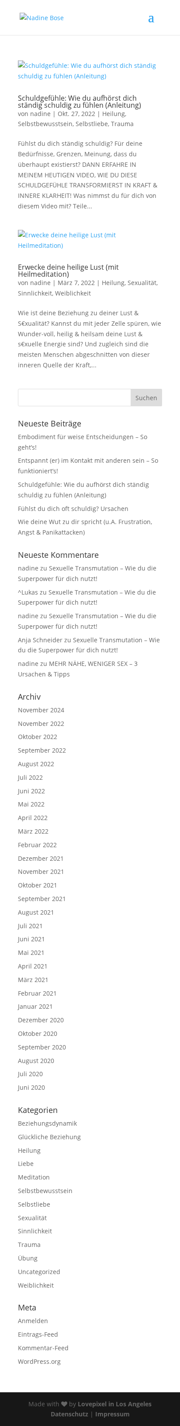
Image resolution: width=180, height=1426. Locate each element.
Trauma (122, 124)
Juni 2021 (31, 939)
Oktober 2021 (37, 885)
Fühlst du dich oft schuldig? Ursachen (73, 508)
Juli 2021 (30, 926)
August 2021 (36, 912)
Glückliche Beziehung (49, 1137)
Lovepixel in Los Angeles (115, 1404)
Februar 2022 (37, 845)
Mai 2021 (31, 952)
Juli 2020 (30, 1074)
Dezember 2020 (41, 1020)
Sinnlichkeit (35, 293)
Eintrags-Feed (38, 1334)
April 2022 (33, 817)
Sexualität (142, 282)
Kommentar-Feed (43, 1348)
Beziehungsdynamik (47, 1123)
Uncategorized (39, 1272)
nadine (40, 113)
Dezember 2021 (41, 858)
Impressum (112, 1414)
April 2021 (33, 966)
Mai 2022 (31, 804)
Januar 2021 (35, 1006)
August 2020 (36, 1060)
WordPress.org (39, 1361)
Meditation (34, 1177)
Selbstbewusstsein (45, 124)
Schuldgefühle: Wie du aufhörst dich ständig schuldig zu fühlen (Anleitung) (79, 101)
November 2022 (41, 723)
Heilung (113, 113)
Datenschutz (69, 1414)
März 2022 (33, 831)
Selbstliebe (92, 124)
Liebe (26, 1163)
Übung (28, 1258)
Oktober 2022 (37, 736)
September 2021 (42, 898)
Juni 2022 (31, 791)
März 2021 (33, 979)
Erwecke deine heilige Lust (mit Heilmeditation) (68, 270)
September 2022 (42, 750)
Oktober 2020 (37, 1033)
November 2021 (41, 871)
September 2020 (42, 1047)
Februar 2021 (37, 993)
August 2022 (36, 764)
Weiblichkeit (73, 293)
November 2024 (41, 710)
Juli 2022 (30, 777)
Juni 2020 (31, 1087)
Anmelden (33, 1321)
